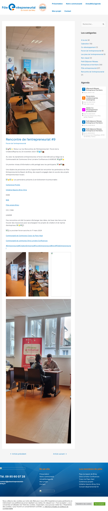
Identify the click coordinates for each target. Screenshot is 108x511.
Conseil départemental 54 (89, 487)
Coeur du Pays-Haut (86, 479)
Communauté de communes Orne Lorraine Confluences (27, 241)
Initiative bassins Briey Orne (89, 484)
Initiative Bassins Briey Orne (16, 190)
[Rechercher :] (93, 24)
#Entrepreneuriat (12, 246)
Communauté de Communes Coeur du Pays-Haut (24, 236)
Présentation (57, 4)
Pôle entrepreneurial (89, 68)
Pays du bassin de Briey (88, 474)
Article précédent (18, 454)
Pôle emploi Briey (12, 205)
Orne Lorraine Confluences (89, 477)
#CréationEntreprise (26, 246)
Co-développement (88, 47)
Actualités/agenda (93, 4)
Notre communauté (74, 4)
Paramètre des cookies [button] (83, 504)
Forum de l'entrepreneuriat (16, 143)
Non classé (85, 58)
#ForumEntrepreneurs (42, 246)
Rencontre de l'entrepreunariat (92, 72)
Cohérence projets (86, 482)
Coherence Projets (13, 185)
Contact (67, 11)
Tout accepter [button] (99, 504)
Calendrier (85, 44)
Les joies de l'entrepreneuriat (92, 54)
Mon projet (56, 11)
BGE (7, 200)
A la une (84, 40)
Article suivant (60, 454)
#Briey (52, 246)
